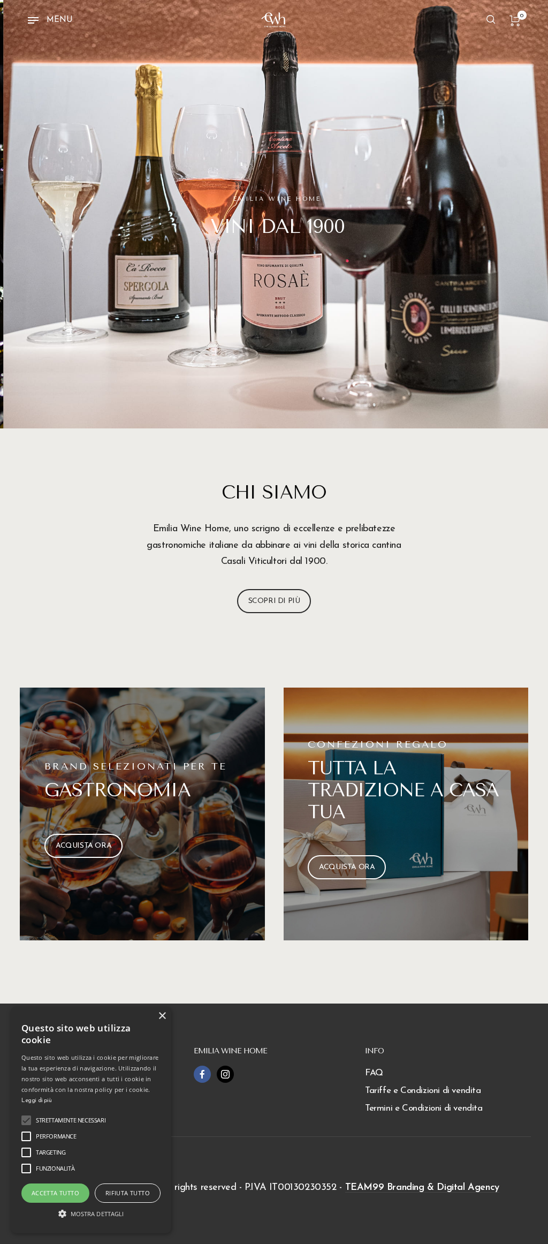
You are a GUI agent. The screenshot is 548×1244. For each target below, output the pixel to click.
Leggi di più (36, 1101)
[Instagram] (225, 1074)
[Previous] (30, 214)
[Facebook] (202, 1074)
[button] (91, 1213)
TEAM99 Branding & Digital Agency (422, 1188)
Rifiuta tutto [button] (127, 1193)
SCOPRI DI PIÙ (274, 601)
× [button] (162, 1016)
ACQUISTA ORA (83, 846)
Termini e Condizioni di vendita (424, 1108)
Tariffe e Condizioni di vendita (423, 1090)
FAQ (374, 1072)
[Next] (518, 214)
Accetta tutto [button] (55, 1193)
